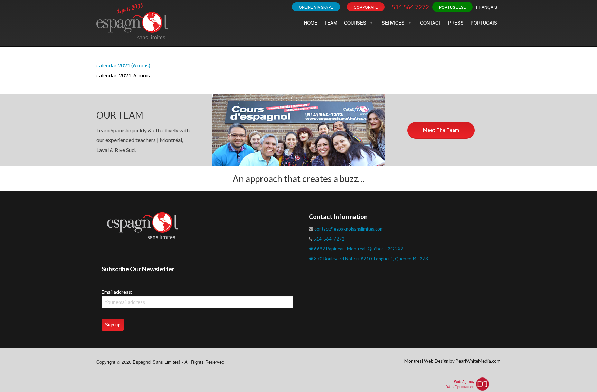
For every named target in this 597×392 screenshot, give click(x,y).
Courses (355, 22)
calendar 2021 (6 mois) (123, 65)
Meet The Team (441, 130)
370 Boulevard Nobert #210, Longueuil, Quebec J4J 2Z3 (370, 258)
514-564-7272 (328, 239)
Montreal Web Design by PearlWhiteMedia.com (452, 361)
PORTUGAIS (484, 22)
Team (330, 22)
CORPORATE (366, 7)
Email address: (117, 292)
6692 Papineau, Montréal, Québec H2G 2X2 (358, 248)
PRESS (456, 22)
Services (393, 22)
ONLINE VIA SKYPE (316, 7)
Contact (430, 22)
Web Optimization (460, 386)
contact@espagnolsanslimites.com (349, 229)
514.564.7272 (410, 7)
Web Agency (464, 381)
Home (311, 22)
